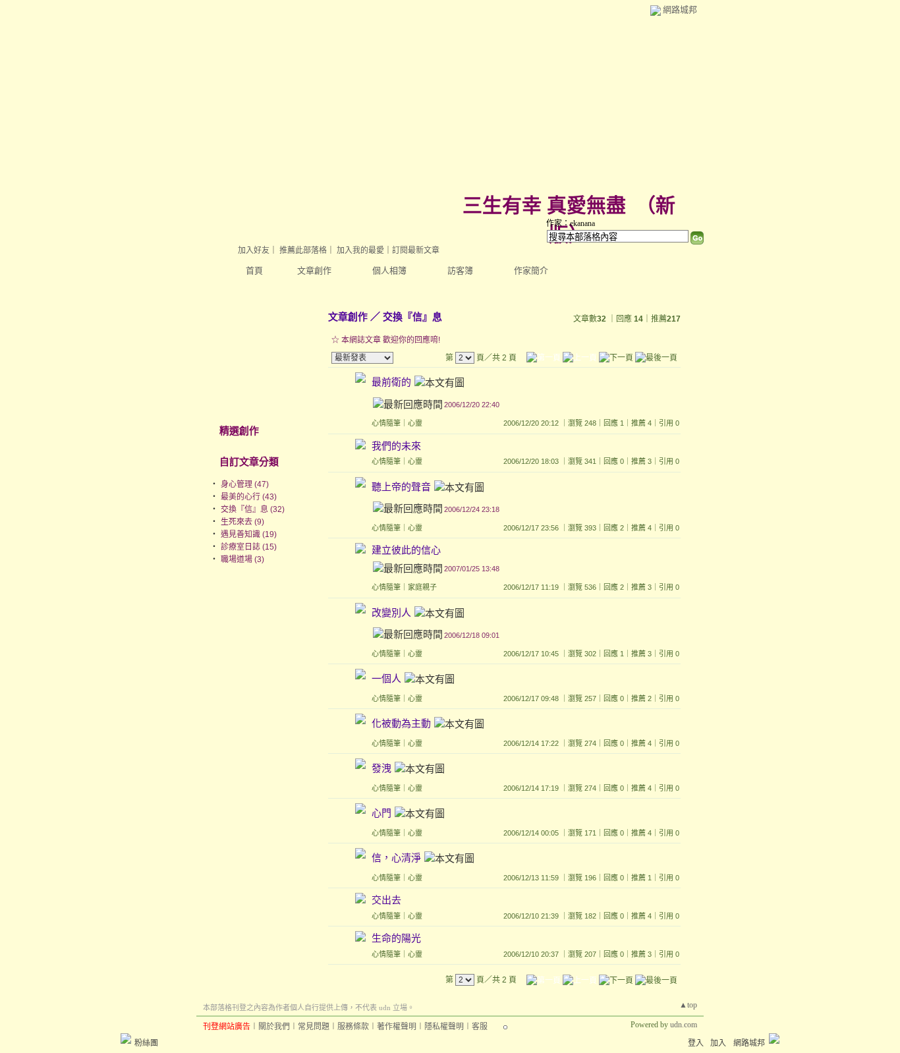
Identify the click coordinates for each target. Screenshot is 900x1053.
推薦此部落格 (303, 250)
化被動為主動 (401, 723)
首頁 (254, 270)
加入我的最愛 (360, 250)
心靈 (415, 423)
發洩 (381, 768)
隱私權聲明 (444, 1026)
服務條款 (353, 1026)
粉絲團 (146, 1043)
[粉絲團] (126, 1038)
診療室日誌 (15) (249, 547)
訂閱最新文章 (415, 250)
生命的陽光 (396, 938)
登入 (696, 1043)
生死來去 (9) (242, 521)
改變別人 (391, 612)
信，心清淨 (396, 858)
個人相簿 (389, 270)
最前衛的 (391, 382)
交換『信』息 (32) (253, 509)
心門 (381, 813)
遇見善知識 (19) (249, 534)
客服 (480, 1026)
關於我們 (274, 1026)
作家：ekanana (570, 223)
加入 (718, 1043)
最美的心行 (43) (249, 496)
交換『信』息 (412, 316)
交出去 (386, 899)
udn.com (683, 1024)
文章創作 (314, 270)
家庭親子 (422, 587)
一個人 (386, 679)
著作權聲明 (396, 1026)
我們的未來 (396, 445)
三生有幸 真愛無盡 (544, 205)
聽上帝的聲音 (401, 486)
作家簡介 (531, 270)
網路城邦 (680, 9)
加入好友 (253, 250)
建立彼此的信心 (406, 549)
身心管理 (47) (245, 484)
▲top (688, 1005)
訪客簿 (460, 270)
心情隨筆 (386, 423)
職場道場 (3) (242, 559)
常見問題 (313, 1026)
